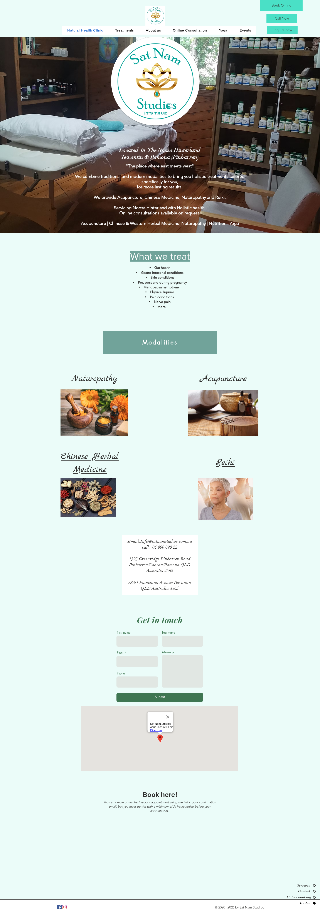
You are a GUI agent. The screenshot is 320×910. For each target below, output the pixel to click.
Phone (121, 673)
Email (120, 652)
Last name (168, 632)
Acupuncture (223, 379)
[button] (124, 30)
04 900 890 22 (164, 547)
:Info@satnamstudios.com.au (165, 541)
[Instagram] (64, 907)
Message (168, 652)
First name (123, 632)
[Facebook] (59, 907)
